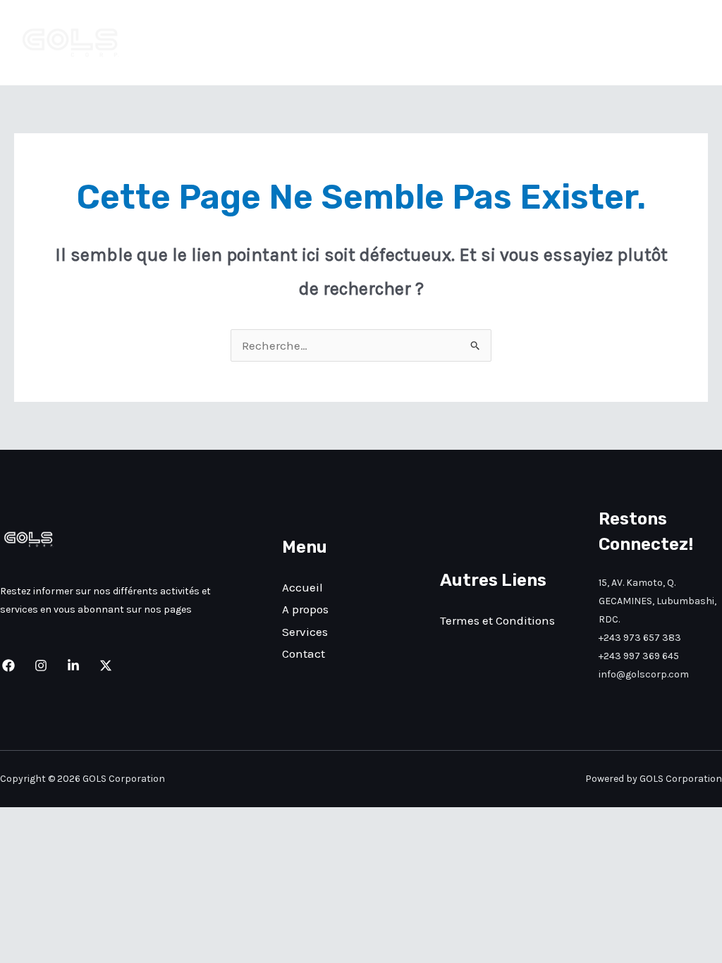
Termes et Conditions (497, 620)
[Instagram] (40, 665)
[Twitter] (105, 665)
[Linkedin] (73, 665)
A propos (536, 43)
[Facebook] (8, 665)
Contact (674, 43)
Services (606, 43)
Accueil (468, 43)
